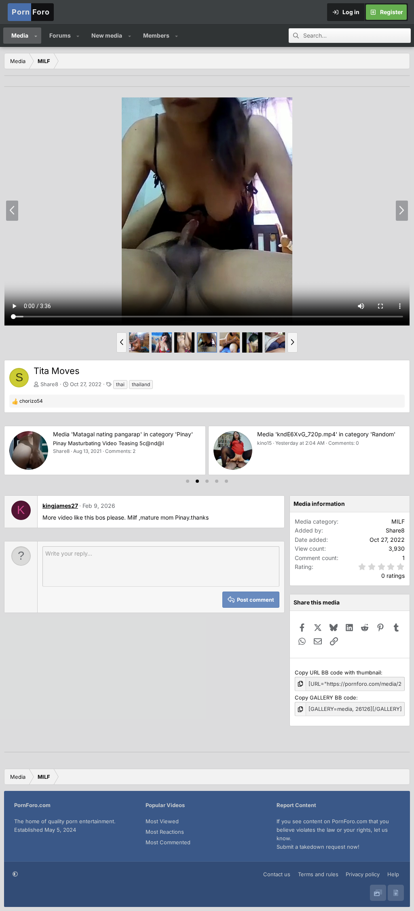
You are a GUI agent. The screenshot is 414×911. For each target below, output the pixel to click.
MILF (398, 521)
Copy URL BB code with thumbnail (338, 672)
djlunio (267, 443)
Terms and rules (318, 874)
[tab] (187, 481)
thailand (141, 384)
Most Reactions (165, 832)
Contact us (276, 874)
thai (120, 384)
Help (393, 874)
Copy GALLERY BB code (325, 697)
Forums (60, 35)
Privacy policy (363, 874)
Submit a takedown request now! (318, 846)
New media (106, 35)
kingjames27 (60, 505)
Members (156, 35)
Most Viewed (162, 821)
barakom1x (69, 451)
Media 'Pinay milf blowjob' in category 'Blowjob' (119, 434)
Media (19, 35)
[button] (35, 35)
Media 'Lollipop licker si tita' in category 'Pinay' (322, 434)
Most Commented (168, 842)
